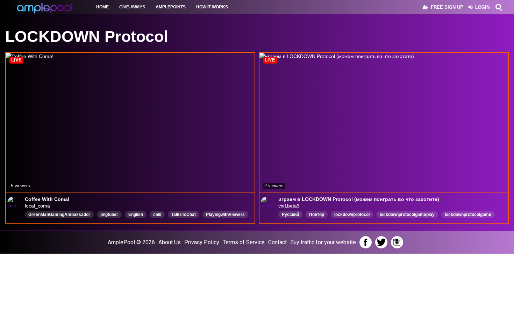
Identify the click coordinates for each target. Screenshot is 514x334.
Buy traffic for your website (323, 242)
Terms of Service (244, 242)
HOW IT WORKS (212, 7)
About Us (169, 242)
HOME (102, 7)
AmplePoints (171, 7)
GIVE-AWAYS (132, 7)
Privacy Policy (201, 242)
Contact (277, 242)
